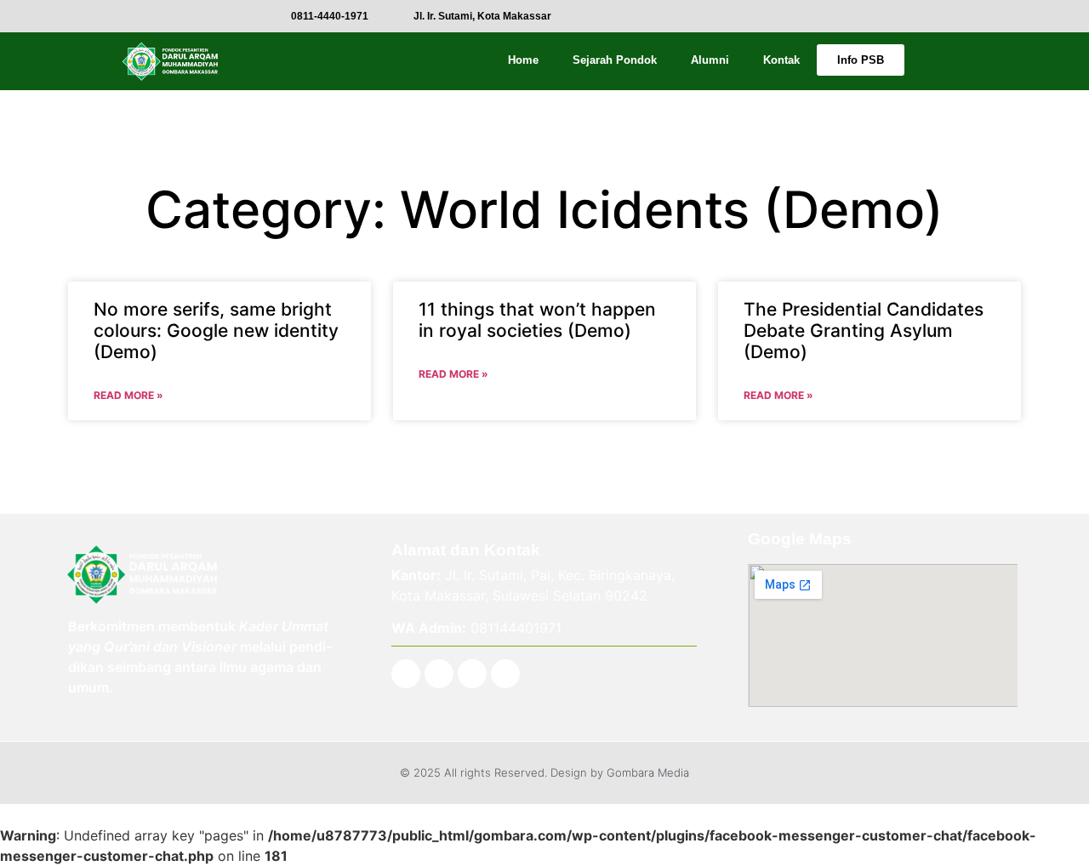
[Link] (505, 673)
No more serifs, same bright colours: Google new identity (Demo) (216, 330)
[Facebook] (405, 673)
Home (523, 60)
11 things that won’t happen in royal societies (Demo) (537, 320)
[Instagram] (439, 673)
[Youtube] (472, 673)
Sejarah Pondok (615, 60)
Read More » (128, 395)
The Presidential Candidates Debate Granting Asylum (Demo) (864, 330)
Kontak (781, 60)
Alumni (710, 60)
